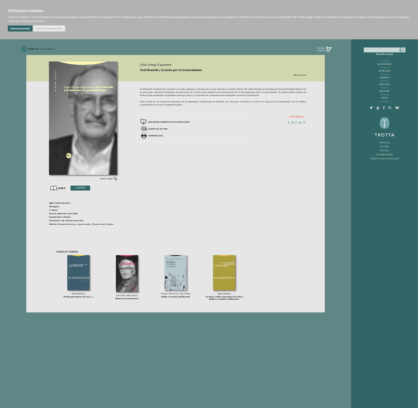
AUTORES (384, 146)
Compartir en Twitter (293, 122)
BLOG (384, 98)
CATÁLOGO (384, 71)
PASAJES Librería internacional (384, 159)
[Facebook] (383, 108)
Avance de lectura (158, 129)
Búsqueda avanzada (384, 54)
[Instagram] (390, 108)
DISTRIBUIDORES (384, 155)
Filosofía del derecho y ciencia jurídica (74, 224)
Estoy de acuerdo (20, 28)
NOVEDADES (385, 64)
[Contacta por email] (397, 107)
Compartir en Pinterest (304, 122)
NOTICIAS (384, 84)
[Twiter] (371, 108)
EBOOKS (384, 78)
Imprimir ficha (155, 136)
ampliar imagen (106, 179)
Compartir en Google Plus (296, 122)
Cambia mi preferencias (49, 28)
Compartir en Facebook (289, 122)
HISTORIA (384, 151)
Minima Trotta (300, 75)
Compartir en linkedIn (300, 122)
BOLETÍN (384, 91)
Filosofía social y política (102, 224)
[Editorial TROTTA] (37, 50)
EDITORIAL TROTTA (384, 127)
